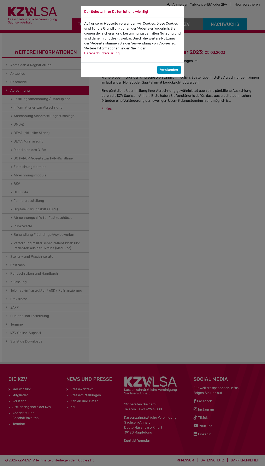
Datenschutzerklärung (102, 53)
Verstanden (169, 70)
